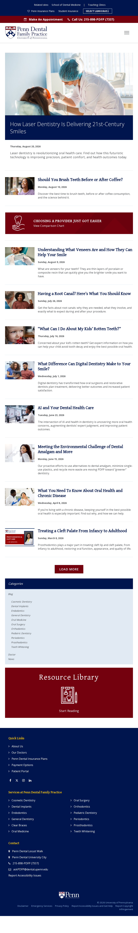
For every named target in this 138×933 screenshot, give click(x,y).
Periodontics (17, 637)
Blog (10, 594)
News (11, 659)
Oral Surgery (18, 624)
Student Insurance (68, 11)
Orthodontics (18, 628)
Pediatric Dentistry (21, 633)
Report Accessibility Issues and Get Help (92, 905)
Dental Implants (19, 606)
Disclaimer (23, 905)
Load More (69, 569)
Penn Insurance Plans (42, 11)
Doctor (11, 654)
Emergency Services (41, 905)
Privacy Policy (62, 905)
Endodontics (17, 610)
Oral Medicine (18, 619)
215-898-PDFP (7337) (93, 19)
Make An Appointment (46, 19)
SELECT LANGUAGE (97, 11)
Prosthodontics (19, 642)
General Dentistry (20, 615)
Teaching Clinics (97, 4)
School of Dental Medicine (66, 4)
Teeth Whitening (20, 646)
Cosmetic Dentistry (21, 601)
